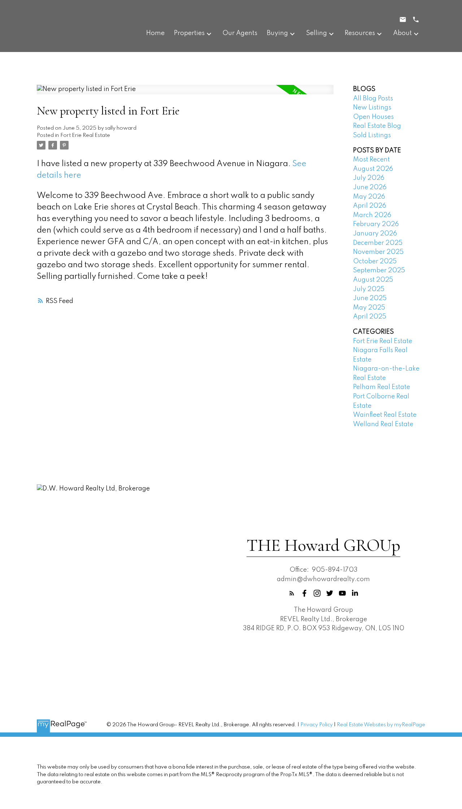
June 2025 (370, 298)
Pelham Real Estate (381, 387)
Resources (360, 33)
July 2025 (368, 289)
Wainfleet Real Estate (385, 415)
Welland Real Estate (383, 424)
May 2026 (369, 197)
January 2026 (375, 233)
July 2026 (368, 178)
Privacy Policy (316, 724)
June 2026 (370, 187)
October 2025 (375, 261)
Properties (189, 33)
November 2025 (378, 252)
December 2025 (377, 243)
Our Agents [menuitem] (239, 33)
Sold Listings (372, 135)
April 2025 (369, 316)
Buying (277, 33)
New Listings (372, 107)
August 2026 (373, 169)
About (402, 33)
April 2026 (369, 206)
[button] (291, 593)
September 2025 (379, 270)
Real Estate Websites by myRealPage (381, 724)
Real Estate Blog (377, 126)
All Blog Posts (373, 98)
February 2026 (376, 224)
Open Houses (373, 117)
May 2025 (369, 307)
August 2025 (373, 280)
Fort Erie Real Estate (85, 135)
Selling (316, 33)
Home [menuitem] (155, 33)
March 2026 (372, 215)
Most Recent (371, 159)
